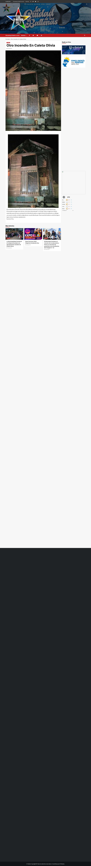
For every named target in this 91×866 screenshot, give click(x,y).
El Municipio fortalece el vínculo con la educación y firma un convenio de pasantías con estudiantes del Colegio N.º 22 (51, 244)
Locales (8, 42)
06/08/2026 (28, 244)
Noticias (27, 1)
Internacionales (28, 238)
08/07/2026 (47, 249)
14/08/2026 (10, 247)
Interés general (33, 236)
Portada (8, 39)
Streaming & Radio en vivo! (18, 1)
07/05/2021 (10, 48)
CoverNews (54, 863)
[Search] (84, 35)
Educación (27, 236)
